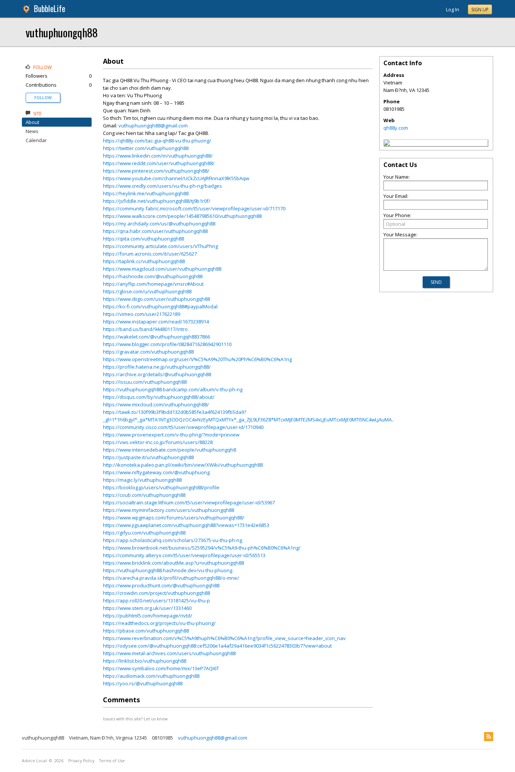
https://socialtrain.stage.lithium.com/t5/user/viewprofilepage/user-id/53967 (189, 502)
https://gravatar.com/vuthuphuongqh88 (148, 351)
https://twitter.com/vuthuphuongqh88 (146, 148)
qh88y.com (395, 127)
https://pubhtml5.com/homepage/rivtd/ (147, 615)
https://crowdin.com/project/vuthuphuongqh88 (156, 593)
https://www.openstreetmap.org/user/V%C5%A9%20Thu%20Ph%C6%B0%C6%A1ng (197, 359)
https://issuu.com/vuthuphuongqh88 (145, 381)
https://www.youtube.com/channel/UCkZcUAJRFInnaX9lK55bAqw (176, 178)
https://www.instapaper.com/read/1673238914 (156, 321)
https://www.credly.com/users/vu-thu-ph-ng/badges (162, 185)
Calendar (36, 140)
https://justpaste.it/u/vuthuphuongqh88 (148, 457)
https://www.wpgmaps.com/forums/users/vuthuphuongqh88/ (173, 517)
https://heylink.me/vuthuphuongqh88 (146, 193)
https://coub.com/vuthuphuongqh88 (144, 495)
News (32, 131)
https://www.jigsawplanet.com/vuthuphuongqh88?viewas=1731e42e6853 (186, 525)
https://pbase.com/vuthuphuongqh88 (146, 630)
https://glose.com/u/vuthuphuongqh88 (147, 291)
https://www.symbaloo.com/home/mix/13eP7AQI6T (161, 668)
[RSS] (488, 736)
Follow (43, 97)
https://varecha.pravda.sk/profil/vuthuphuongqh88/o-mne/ (171, 577)
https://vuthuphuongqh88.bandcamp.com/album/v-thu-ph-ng (172, 389)
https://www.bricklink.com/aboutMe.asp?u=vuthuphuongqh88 (173, 562)
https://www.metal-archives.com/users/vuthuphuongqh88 (169, 653)
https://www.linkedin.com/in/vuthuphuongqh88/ (158, 155)
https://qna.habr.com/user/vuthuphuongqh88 (155, 231)
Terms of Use (112, 760)
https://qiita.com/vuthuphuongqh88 (143, 238)
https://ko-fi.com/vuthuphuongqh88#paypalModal (160, 306)
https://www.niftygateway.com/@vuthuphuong (156, 472)
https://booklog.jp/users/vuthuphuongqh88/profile (161, 487)
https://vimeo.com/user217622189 (141, 314)
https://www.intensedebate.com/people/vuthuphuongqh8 (169, 449)
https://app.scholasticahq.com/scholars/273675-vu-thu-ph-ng (172, 540)
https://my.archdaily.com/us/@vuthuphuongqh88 (159, 223)
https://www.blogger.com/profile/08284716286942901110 (167, 344)
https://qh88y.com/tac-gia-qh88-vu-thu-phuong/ (157, 140)
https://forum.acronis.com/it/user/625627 (150, 253)
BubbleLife (49, 8)
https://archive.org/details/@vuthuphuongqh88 (157, 374)
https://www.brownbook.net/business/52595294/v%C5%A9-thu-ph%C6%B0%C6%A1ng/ (201, 547)
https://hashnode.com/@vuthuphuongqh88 (152, 276)
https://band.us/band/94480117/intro (145, 329)
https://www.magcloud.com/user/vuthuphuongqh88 (162, 268)
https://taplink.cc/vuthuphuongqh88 (144, 261)
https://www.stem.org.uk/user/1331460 (147, 608)
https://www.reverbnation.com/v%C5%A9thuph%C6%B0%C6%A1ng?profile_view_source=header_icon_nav (224, 638)
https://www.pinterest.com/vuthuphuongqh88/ (156, 170)
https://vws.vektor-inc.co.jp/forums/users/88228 (158, 442)
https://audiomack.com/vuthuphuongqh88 (151, 675)
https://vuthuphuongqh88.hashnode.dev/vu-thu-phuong (167, 570)
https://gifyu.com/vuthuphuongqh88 (144, 532)
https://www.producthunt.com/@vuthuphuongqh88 (161, 585)
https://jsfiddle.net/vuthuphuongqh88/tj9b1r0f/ (156, 201)
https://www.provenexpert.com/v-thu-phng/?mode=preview (171, 434)
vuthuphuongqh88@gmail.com (153, 125)
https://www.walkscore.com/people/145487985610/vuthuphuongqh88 (182, 216)
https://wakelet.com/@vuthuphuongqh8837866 (156, 336)
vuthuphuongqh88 (62, 32)
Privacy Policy (81, 760)
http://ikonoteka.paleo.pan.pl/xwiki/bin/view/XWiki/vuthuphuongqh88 (183, 464)
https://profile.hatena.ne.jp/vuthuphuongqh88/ (157, 366)
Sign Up (480, 9)
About (32, 122)
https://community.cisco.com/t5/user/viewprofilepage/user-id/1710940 (183, 427)
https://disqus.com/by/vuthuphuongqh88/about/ (159, 397)
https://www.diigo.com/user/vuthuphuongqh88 (156, 299)
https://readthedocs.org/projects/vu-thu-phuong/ (159, 623)
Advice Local (34, 760)
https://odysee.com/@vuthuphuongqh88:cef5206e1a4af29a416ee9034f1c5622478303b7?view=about (217, 645)
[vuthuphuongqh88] (387, 144)
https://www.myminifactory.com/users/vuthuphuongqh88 (168, 510)
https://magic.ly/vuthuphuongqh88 (142, 479)
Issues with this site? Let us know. (136, 718)
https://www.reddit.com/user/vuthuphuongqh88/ (159, 163)
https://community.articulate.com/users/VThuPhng (160, 246)
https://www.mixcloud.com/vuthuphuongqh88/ (156, 404)
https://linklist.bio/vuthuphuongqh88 (144, 660)
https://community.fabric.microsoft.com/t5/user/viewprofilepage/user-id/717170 (194, 208)
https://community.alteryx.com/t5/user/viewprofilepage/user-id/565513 (184, 555)
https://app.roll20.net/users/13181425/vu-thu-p (156, 600)
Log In (452, 9)
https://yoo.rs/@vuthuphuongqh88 (142, 683)
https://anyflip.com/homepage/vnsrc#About (153, 283)
